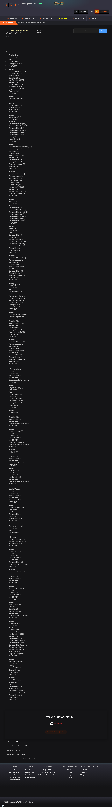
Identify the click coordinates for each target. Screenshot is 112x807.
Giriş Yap (85, 772)
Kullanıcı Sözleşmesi (14, 775)
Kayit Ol (85, 770)
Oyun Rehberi (15, 770)
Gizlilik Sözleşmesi (15, 779)
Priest (70, 777)
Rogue (70, 772)
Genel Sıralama (29, 770)
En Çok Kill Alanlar (48, 770)
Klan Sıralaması (29, 772)
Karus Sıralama (29, 775)
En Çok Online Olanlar (48, 772)
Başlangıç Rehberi (14, 772)
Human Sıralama (30, 777)
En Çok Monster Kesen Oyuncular (48, 775)
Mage (70, 775)
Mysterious (58, 724)
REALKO (18, 802)
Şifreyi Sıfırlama (85, 775)
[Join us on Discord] (3, 806)
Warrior (69, 770)
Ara (104, 31)
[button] (28, 18)
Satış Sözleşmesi (15, 777)
